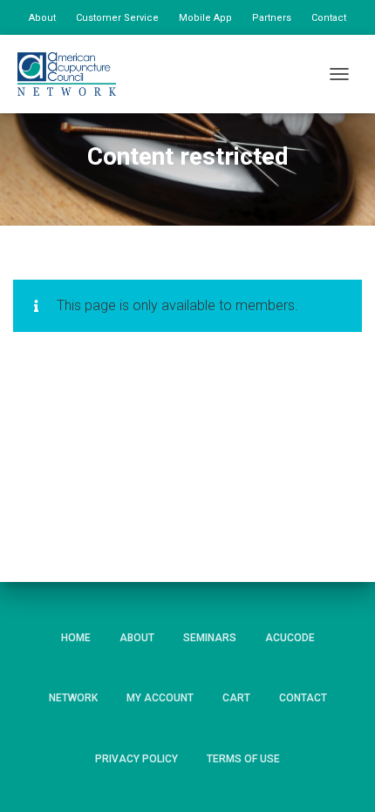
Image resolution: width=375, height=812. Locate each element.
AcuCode (290, 638)
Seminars (209, 638)
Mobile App (205, 18)
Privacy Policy (136, 759)
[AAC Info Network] (73, 74)
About (42, 18)
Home (76, 638)
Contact (328, 18)
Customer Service (117, 18)
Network (73, 698)
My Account (160, 698)
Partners (271, 18)
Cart (236, 698)
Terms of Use (243, 759)
